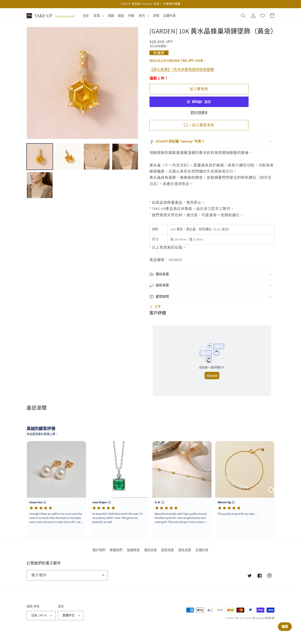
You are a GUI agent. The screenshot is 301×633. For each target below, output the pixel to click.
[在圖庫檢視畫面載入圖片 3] (97, 156)
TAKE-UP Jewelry (243, 618)
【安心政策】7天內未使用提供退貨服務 (181, 69)
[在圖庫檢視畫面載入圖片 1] (40, 156)
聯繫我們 (116, 550)
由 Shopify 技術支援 (263, 618)
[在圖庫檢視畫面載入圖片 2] (68, 156)
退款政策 (167, 550)
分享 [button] (158, 306)
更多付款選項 (199, 112)
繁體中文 (69, 615)
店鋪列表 (202, 550)
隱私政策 (184, 550)
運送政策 (150, 550)
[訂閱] (103, 575)
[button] (98, 15)
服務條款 (133, 550)
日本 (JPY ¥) (39, 615)
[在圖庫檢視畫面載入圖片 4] (125, 156)
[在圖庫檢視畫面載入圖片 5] (40, 185)
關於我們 (99, 550)
